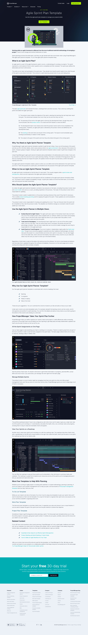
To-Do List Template (19, 492)
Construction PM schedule (75, 601)
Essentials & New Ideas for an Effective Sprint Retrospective (37, 533)
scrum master (18, 190)
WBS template (35, 600)
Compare (47, 590)
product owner (36, 122)
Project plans (22, 600)
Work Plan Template (19, 502)
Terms (69, 624)
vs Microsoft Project (49, 592)
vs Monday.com (48, 598)
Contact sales (61, 3)
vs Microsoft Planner (49, 594)
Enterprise (32, 6)
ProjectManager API (61, 604)
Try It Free (71, 105)
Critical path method (23, 606)
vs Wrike (46, 602)
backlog (25, 132)
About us (59, 592)
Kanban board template (36, 596)
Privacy (75, 624)
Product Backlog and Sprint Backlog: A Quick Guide (35, 535)
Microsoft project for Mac (75, 592)
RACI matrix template (36, 598)
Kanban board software (11, 603)
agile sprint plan (21, 108)
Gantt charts (22, 598)
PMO (21, 608)
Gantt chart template (36, 594)
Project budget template (37, 602)
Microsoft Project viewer (75, 603)
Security (59, 596)
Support (59, 594)
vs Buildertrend (48, 606)
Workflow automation (11, 599)
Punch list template (36, 611)
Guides (21, 590)
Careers (59, 600)
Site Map (79, 624)
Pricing (39, 6)
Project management (24, 596)
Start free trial (75, 3)
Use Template (43, 21)
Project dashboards (10, 605)
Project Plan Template (19, 511)
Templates (34, 590)
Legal (72, 624)
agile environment (53, 148)
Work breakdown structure (25, 602)
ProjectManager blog (75, 590)
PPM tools (9, 610)
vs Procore (47, 604)
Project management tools (12, 612)
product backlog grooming (27, 197)
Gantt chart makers (10, 601)
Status (59, 602)
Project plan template (36, 592)
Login (68, 3)
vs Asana (46, 600)
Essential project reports (75, 615)
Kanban (21, 604)
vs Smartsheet (48, 596)
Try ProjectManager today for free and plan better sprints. (28, 546)
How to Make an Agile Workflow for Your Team (34, 537)
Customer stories (61, 598)
